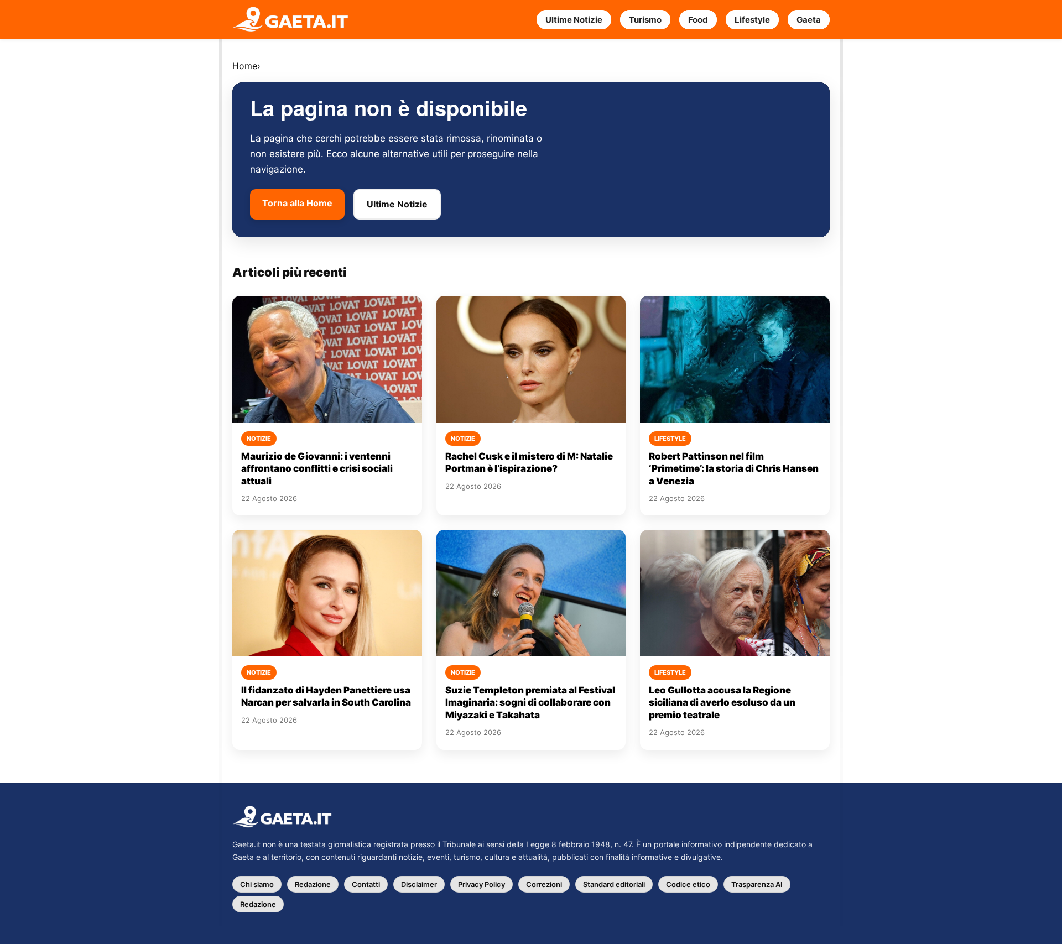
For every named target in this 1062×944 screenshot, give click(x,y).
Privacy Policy (481, 884)
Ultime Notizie (573, 19)
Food (698, 19)
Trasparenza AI (757, 884)
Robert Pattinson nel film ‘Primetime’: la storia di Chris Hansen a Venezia (734, 469)
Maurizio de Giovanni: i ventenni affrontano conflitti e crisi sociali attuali (317, 469)
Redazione (313, 884)
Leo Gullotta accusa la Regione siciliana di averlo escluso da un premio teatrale (722, 703)
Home (244, 65)
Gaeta (808, 19)
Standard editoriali (614, 884)
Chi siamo (257, 884)
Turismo (645, 19)
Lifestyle (752, 19)
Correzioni (544, 884)
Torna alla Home (297, 202)
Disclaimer (419, 884)
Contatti (366, 884)
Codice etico (688, 884)
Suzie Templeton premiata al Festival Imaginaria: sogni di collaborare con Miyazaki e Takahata (530, 703)
